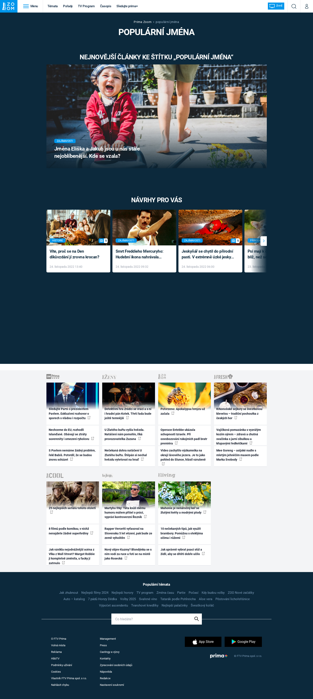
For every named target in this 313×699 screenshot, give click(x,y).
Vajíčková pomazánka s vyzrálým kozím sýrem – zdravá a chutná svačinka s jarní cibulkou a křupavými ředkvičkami (238, 436)
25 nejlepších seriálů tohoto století (72, 508)
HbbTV (55, 658)
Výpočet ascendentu (113, 605)
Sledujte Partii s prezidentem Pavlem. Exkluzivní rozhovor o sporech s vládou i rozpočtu (69, 413)
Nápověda (106, 671)
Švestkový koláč (202, 605)
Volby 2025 (128, 599)
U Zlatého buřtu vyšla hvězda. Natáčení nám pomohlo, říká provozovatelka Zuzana (124, 434)
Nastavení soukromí (112, 684)
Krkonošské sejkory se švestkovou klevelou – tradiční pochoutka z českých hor (239, 413)
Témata (52, 6)
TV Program (86, 6)
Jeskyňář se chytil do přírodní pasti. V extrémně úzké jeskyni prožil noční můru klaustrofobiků (208, 254)
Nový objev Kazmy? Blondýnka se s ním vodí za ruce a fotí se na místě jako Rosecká (128, 554)
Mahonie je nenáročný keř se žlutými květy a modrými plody (181, 510)
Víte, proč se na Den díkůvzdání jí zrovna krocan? (74, 254)
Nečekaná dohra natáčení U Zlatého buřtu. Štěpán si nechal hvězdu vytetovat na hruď (126, 455)
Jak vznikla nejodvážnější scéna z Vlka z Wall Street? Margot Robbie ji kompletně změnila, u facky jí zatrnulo (72, 556)
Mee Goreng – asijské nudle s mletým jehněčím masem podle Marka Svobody (237, 455)
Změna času (165, 593)
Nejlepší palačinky (175, 605)
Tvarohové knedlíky (144, 605)
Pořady (68, 6)
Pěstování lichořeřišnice (232, 599)
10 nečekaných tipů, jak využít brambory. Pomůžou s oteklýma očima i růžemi (182, 533)
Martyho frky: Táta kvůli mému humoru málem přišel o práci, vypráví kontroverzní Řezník (125, 512)
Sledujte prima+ (127, 6)
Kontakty (105, 658)
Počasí (193, 593)
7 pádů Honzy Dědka (102, 599)
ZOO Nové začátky (241, 593)
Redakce (105, 678)
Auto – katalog (74, 599)
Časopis (105, 6)
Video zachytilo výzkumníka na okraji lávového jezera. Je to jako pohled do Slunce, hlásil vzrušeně (183, 455)
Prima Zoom (142, 22)
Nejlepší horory (122, 593)
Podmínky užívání (61, 665)
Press (103, 645)
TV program (144, 593)
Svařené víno (148, 599)
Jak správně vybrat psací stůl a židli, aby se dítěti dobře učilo (181, 552)
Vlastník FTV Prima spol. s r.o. (69, 678)
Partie (181, 593)
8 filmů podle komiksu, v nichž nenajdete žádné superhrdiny (69, 531)
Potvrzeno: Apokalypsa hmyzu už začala (183, 411)
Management (108, 638)
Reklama (56, 651)
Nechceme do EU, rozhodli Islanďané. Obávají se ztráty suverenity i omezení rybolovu (69, 434)
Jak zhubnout (68, 593)
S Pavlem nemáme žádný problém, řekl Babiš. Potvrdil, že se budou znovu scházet (72, 455)
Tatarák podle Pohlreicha (178, 599)
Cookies (56, 671)
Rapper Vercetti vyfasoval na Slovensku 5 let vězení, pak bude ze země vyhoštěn (128, 533)
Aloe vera (205, 599)
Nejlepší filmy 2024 (94, 593)
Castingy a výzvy (109, 651)
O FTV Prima (58, 638)
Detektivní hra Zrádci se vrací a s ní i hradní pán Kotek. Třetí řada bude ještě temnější (128, 413)
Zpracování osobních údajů (116, 665)
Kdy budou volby (213, 593)
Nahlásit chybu (60, 684)
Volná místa (58, 645)
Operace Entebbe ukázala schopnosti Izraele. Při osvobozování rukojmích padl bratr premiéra (184, 436)
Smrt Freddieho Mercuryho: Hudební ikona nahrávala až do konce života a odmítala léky (141, 254)
